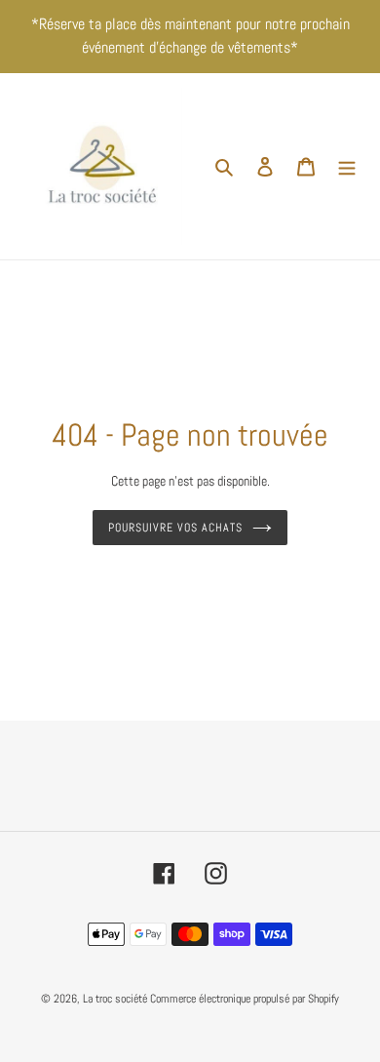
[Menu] (346, 166)
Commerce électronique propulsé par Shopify (244, 998)
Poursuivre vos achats (175, 527)
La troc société (115, 998)
